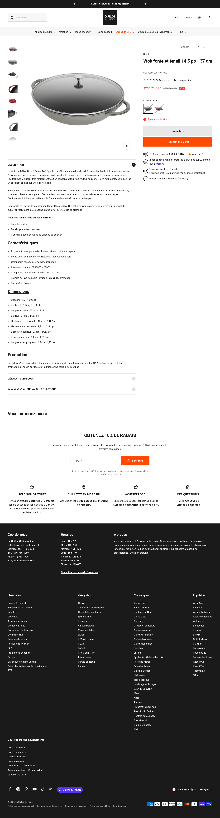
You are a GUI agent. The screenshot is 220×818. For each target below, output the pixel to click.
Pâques (138, 702)
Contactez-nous (16, 625)
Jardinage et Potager (145, 684)
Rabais (81, 666)
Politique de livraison (18, 643)
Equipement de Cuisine (20, 607)
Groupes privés (16, 761)
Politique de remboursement (21, 806)
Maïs (136, 693)
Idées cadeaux (83, 31)
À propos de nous (17, 621)
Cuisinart (197, 643)
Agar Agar (198, 603)
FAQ (10, 648)
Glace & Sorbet (142, 670)
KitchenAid (198, 661)
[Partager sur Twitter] (198, 47)
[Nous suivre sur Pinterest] (26, 789)
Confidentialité (15, 634)
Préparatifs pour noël (145, 706)
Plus (181, 31)
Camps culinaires (17, 756)
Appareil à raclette (202, 616)
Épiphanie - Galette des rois (148, 657)
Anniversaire (140, 603)
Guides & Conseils (17, 603)
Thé (136, 729)
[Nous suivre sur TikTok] (43, 789)
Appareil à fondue (202, 612)
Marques (63, 31)
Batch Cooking (141, 607)
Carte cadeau (105, 31)
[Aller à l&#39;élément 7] (13, 127)
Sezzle (11, 657)
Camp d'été (140, 616)
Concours (13, 616)
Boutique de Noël (143, 612)
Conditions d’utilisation (75, 806)
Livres (81, 634)
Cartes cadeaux (86, 661)
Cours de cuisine (16, 747)
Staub (146, 54)
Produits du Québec (144, 711)
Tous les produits (42, 31)
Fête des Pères (142, 666)
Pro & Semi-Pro (86, 652)
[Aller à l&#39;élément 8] (13, 140)
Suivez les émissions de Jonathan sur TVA (28, 668)
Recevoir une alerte (178, 141)
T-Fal (195, 675)
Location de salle (17, 774)
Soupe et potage (143, 725)
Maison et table (86, 630)
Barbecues (198, 625)
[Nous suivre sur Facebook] (10, 789)
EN (176, 17)
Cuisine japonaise (143, 643)
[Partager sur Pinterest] (204, 47)
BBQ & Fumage (86, 639)
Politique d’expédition (100, 806)
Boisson (82, 621)
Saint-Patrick (141, 720)
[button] (15, 389)
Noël (136, 697)
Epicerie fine (84, 616)
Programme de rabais (19, 652)
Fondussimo (199, 648)
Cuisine (82, 603)
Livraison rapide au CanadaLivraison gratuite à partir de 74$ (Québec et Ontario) (177, 171)
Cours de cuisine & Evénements (155, 31)
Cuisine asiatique (143, 630)
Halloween (139, 675)
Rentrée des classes (145, 716)
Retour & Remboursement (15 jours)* (169, 178)
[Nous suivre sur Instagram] (18, 789)
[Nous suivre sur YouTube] (34, 789)
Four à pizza (199, 652)
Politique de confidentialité (49, 806)
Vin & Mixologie (86, 625)
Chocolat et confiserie (90, 612)
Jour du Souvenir (143, 688)
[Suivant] (145, 3)
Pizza (81, 643)
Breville (197, 634)
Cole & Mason (200, 639)
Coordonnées (119, 806)
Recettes (12, 612)
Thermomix (199, 670)
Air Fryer (197, 607)
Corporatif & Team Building (22, 765)
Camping (138, 621)
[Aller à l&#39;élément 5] (13, 101)
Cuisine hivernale (143, 639)
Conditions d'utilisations (20, 630)
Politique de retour (17, 639)
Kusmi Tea (198, 666)
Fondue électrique (202, 657)
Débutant (138, 648)
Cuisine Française (143, 634)
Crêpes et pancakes (144, 625)
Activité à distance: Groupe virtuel (25, 770)
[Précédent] (74, 3)
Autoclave (198, 621)
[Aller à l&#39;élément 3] (13, 75)
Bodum (197, 630)
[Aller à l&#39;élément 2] (13, 62)
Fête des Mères (142, 661)
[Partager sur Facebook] (193, 47)
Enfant (81, 648)
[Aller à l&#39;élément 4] (13, 88)
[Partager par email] (209, 47)
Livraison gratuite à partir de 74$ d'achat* (110, 4)
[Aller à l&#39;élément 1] (13, 49)
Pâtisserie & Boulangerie (91, 607)
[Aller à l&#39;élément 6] (13, 114)
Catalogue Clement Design (22, 661)
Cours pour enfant (17, 752)
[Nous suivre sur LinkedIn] (51, 789)
